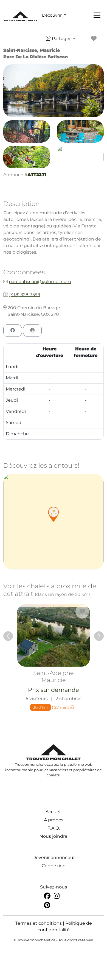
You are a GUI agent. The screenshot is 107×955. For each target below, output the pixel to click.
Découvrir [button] (52, 15)
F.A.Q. (53, 828)
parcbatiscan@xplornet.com (40, 281)
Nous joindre (53, 836)
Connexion (54, 865)
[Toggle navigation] (97, 15)
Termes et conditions (38, 923)
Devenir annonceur (53, 857)
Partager (61, 38)
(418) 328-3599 (24, 294)
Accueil (53, 811)
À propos (53, 819)
